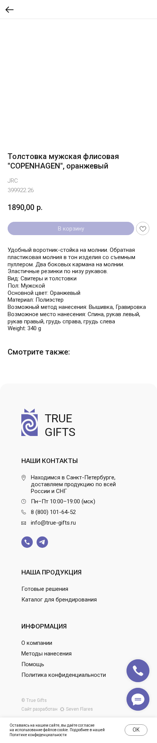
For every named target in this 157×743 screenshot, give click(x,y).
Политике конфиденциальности (38, 735)
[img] (27, 542)
